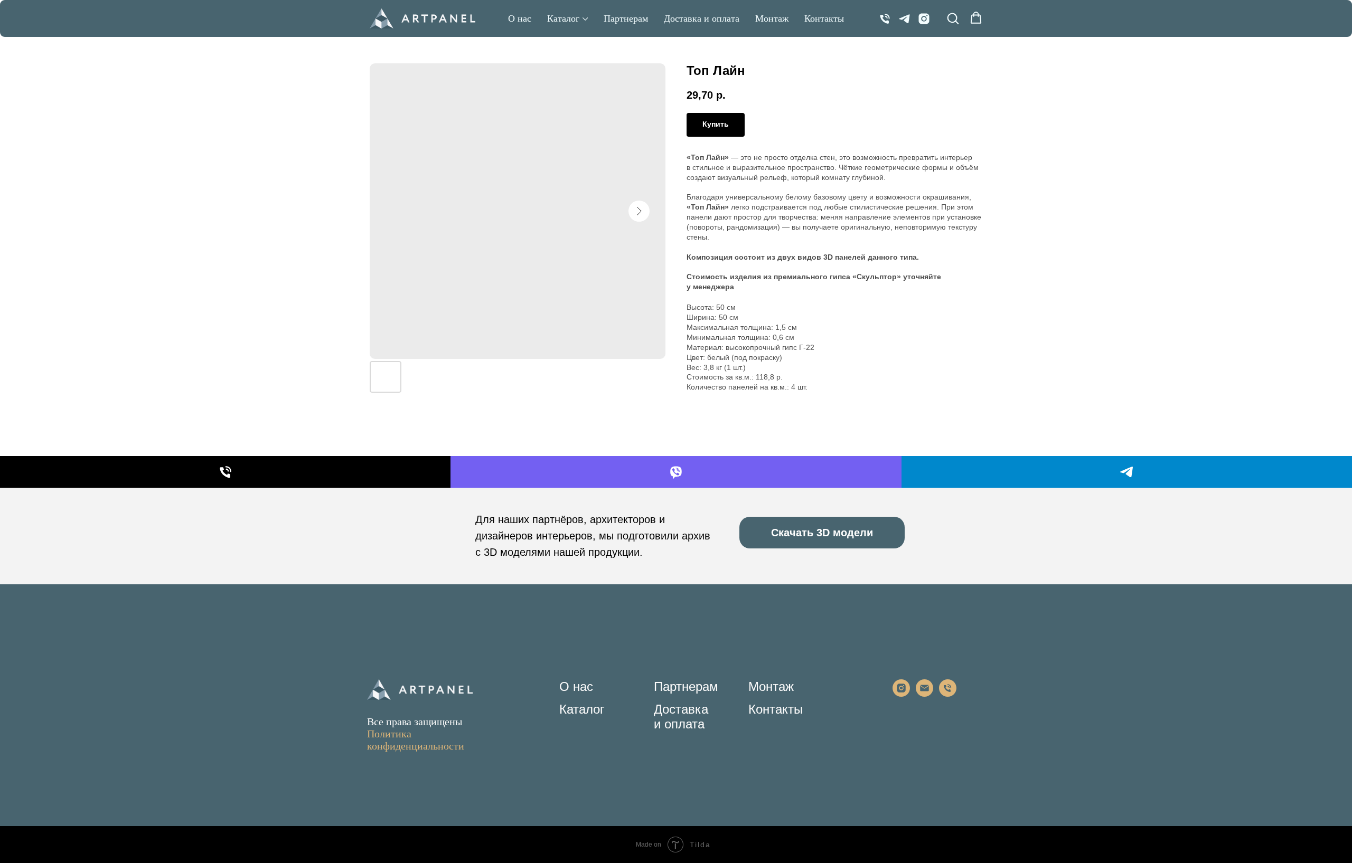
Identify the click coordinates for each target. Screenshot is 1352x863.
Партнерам (626, 18)
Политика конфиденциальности (415, 740)
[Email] (924, 693)
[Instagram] (924, 18)
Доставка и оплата (701, 18)
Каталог (563, 18)
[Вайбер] (675, 472)
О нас (519, 18)
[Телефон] (884, 18)
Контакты (824, 18)
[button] (952, 18)
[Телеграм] (904, 18)
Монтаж (771, 18)
